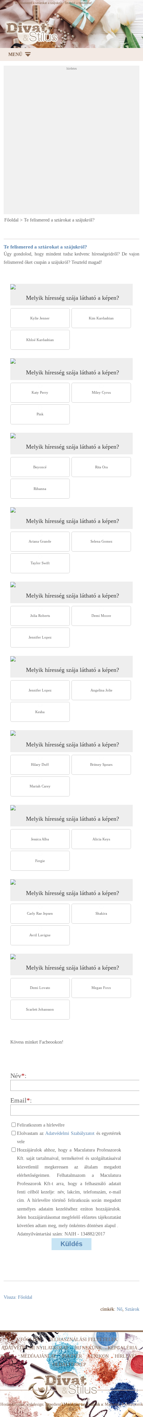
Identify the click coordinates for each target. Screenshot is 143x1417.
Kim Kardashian (101, 318)
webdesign (34, 1404)
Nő (119, 1309)
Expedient (53, 1404)
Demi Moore (101, 616)
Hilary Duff (40, 764)
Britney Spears (101, 764)
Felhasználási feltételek (83, 1339)
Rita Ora (101, 467)
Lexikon (98, 1356)
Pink (40, 414)
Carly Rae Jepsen (40, 913)
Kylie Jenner (40, 318)
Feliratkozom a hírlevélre (41, 1125)
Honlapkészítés (12, 1404)
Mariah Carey (40, 786)
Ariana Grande (40, 541)
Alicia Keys (101, 839)
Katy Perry (40, 392)
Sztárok (132, 1309)
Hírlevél (126, 1356)
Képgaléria (122, 1347)
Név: (18, 1075)
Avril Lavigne (40, 935)
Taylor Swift (40, 563)
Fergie (40, 861)
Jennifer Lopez (40, 637)
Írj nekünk (88, 1347)
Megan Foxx (101, 988)
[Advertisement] (71, 142)
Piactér (72, 1356)
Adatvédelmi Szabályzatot (69, 1133)
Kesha (40, 712)
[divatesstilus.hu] (30, 32)
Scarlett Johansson (40, 1009)
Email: (21, 1100)
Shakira (101, 913)
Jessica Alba (40, 839)
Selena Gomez (101, 541)
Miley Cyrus (101, 392)
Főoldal (11, 220)
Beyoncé (40, 467)
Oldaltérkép (69, 1364)
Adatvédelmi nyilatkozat (35, 1347)
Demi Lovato (40, 988)
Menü (15, 54)
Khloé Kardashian (40, 340)
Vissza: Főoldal (18, 1297)
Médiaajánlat (38, 1356)
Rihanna (40, 489)
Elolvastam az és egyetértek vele (69, 1137)
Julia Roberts (40, 616)
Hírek (7, 1356)
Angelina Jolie (101, 690)
